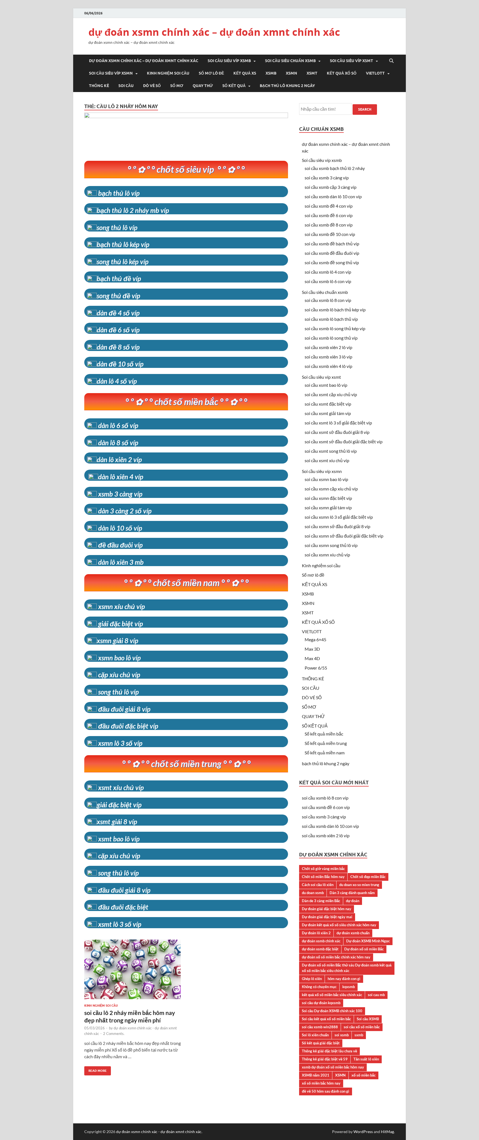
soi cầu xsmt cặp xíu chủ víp (331, 394)
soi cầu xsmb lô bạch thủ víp (331, 319)
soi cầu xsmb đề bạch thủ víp (332, 243)
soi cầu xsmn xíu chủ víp (327, 554)
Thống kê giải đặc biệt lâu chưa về (329, 1051)
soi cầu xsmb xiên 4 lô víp (328, 366)
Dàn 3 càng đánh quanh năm (352, 892)
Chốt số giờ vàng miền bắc (323, 868)
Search (364, 109)
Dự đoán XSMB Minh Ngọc (368, 941)
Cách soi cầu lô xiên (317, 884)
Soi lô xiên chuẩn (315, 1035)
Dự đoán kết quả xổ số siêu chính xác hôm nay (339, 925)
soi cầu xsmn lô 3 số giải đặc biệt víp (339, 517)
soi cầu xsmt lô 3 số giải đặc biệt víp (338, 422)
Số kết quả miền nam (325, 752)
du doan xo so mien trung (359, 884)
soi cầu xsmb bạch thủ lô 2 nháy (335, 168)
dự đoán (352, 901)
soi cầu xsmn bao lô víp (326, 479)
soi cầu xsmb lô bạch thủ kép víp (335, 309)
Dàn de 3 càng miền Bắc (321, 901)
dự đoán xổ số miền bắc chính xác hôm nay (336, 957)
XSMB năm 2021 (315, 1075)
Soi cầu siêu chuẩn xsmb (290, 60)
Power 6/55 (316, 667)
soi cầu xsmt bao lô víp (326, 385)
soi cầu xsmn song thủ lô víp (331, 545)
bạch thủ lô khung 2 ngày (287, 85)
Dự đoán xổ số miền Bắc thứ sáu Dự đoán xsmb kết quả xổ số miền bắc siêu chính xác (346, 968)
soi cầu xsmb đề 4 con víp (329, 205)
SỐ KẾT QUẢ (234, 85)
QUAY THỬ (203, 85)
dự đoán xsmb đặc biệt (320, 949)
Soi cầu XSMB (368, 1019)
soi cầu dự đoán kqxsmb (321, 1003)
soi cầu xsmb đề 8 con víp (329, 224)
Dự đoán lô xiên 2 (316, 933)
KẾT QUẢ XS (244, 73)
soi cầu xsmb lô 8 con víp (328, 300)
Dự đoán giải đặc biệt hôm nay (326, 909)
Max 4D (312, 658)
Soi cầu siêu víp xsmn (111, 73)
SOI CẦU (126, 85)
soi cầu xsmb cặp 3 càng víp (330, 187)
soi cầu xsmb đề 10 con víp (330, 234)
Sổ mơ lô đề (211, 73)
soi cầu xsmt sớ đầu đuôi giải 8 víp (337, 432)
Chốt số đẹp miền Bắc (368, 876)
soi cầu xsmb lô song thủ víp (331, 337)
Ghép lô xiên (312, 978)
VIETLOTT (375, 73)
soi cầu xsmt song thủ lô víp (331, 451)
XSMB (271, 73)
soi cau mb (376, 995)
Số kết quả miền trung (326, 743)
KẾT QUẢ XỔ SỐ (341, 73)
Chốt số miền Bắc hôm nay (323, 876)
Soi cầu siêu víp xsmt (351, 60)
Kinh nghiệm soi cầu (168, 73)
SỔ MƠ (176, 85)
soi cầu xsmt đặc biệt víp (328, 403)
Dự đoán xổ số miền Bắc (364, 949)
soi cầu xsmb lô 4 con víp (328, 271)
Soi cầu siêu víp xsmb (229, 60)
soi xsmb (342, 1035)
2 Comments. (113, 1033)
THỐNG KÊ (99, 85)
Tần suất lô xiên (366, 1059)
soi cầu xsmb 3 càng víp (327, 177)
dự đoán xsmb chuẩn (353, 933)
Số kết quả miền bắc (324, 733)
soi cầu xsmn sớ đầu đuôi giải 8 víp (337, 526)
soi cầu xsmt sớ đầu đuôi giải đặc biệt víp (344, 441)
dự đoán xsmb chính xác (321, 941)
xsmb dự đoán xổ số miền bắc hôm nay (333, 1067)
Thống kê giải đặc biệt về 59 (325, 1059)
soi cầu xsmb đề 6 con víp (329, 215)
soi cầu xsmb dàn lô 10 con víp (333, 196)
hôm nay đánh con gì (344, 978)
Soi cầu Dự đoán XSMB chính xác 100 (332, 1011)
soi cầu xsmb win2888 (320, 1027)
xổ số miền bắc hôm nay (321, 1083)
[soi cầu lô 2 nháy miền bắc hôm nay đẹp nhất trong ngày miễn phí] (132, 972)
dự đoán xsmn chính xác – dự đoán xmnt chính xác (214, 32)
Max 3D (312, 649)
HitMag (387, 1131)
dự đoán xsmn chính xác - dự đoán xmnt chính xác (159, 1131)
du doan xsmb (313, 892)
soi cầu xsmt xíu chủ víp (327, 460)
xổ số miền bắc (363, 1075)
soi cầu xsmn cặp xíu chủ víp (331, 488)
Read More (95, 1069)
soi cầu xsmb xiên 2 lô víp (328, 347)
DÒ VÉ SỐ (152, 85)
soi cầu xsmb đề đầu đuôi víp (332, 253)
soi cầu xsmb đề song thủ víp (332, 262)
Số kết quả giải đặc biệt (321, 1043)
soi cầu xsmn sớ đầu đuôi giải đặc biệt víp (344, 535)
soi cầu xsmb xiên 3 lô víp (328, 356)
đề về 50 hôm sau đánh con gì (325, 1091)
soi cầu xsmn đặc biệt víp (328, 498)
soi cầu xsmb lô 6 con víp (328, 281)
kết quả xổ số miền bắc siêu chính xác (332, 995)
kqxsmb (348, 986)
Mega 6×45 (315, 639)
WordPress (363, 1131)
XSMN (291, 73)
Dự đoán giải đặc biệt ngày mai (327, 917)
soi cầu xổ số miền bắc (362, 1027)
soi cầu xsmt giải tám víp (328, 413)
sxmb (359, 1035)
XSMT (312, 73)
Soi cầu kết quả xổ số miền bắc (326, 1019)
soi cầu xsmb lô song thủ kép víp (335, 328)
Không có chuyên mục (319, 986)
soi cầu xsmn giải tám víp (328, 507)
